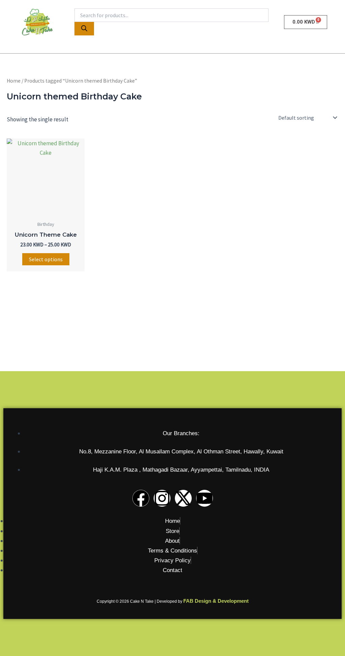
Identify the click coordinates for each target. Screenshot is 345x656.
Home (14, 81)
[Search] (84, 28)
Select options (46, 259)
